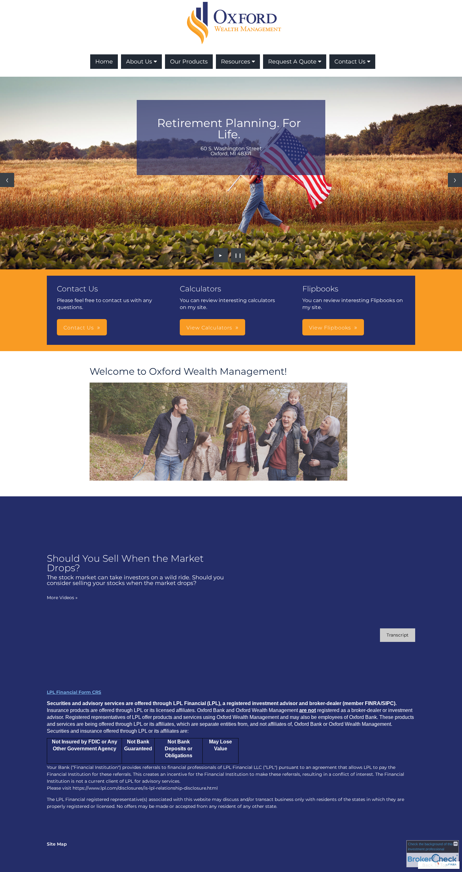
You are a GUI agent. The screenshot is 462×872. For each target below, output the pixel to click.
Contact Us (350, 61)
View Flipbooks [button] (330, 328)
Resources (235, 61)
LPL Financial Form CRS (74, 692)
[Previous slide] (7, 180)
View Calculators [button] (209, 328)
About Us (139, 61)
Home (104, 61)
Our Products (189, 61)
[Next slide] (455, 180)
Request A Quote (292, 61)
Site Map (57, 844)
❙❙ (238, 255)
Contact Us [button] (78, 328)
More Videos (62, 597)
